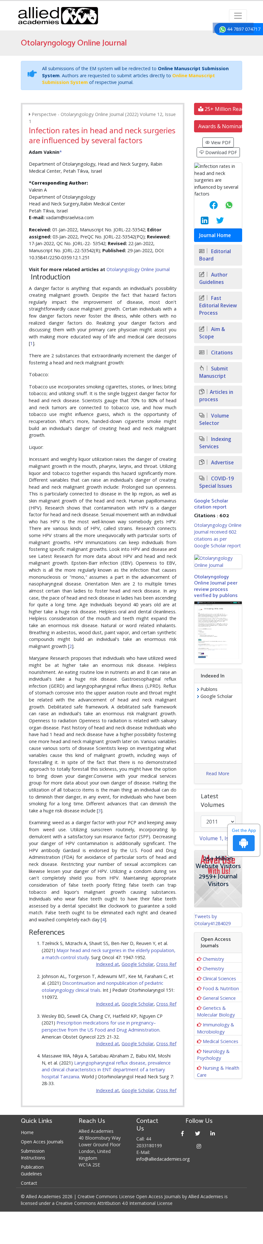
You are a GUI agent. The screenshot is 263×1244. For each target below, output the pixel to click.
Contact (29, 1183)
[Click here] (218, 561)
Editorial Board (215, 255)
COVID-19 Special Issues (216, 482)
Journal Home (215, 235)
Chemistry (213, 959)
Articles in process (216, 396)
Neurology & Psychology (213, 1054)
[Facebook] (182, 1133)
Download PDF (220, 152)
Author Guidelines (213, 278)
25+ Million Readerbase (222, 108)
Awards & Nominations (220, 126)
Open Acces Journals (42, 1142)
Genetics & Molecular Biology (216, 1011)
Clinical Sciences (219, 978)
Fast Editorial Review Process (218, 305)
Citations (221, 352)
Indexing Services (215, 443)
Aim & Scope (212, 333)
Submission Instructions (33, 1154)
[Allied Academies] (58, 16)
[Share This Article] (208, 205)
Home (27, 1132)
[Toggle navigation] (238, 15)
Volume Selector (214, 419)
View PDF (220, 142)
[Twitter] (197, 1133)
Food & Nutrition (221, 988)
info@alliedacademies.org (163, 1159)
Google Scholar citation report (211, 504)
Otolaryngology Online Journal (138, 269)
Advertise (222, 462)
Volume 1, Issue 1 (220, 838)
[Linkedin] (212, 1133)
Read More (217, 773)
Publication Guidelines (32, 1170)
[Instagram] (199, 1146)
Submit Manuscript (213, 372)
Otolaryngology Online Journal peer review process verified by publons (216, 586)
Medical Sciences (220, 1041)
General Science (219, 998)
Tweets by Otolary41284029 (212, 919)
